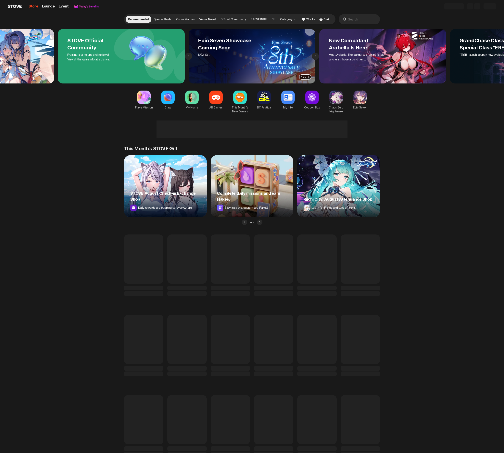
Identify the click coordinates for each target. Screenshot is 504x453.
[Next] (315, 56)
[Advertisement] (252, 129)
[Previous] (188, 56)
